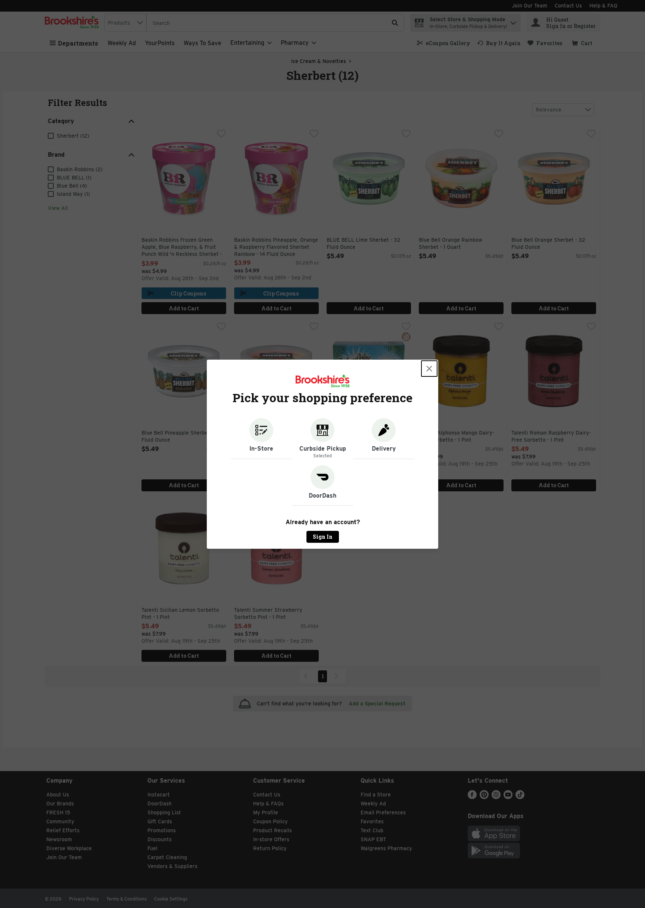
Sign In (323, 536)
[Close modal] (429, 369)
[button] (261, 438)
